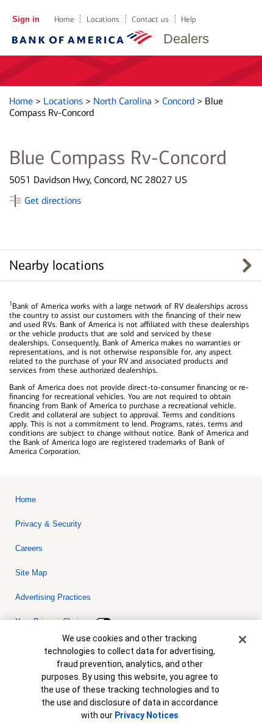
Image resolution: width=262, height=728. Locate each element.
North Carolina (123, 101)
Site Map (31, 572)
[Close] (242, 639)
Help (188, 19)
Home (64, 19)
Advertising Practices (53, 597)
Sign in (26, 19)
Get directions (52, 200)
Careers (29, 548)
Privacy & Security (48, 523)
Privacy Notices (147, 715)
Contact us (150, 19)
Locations (103, 19)
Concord (179, 101)
